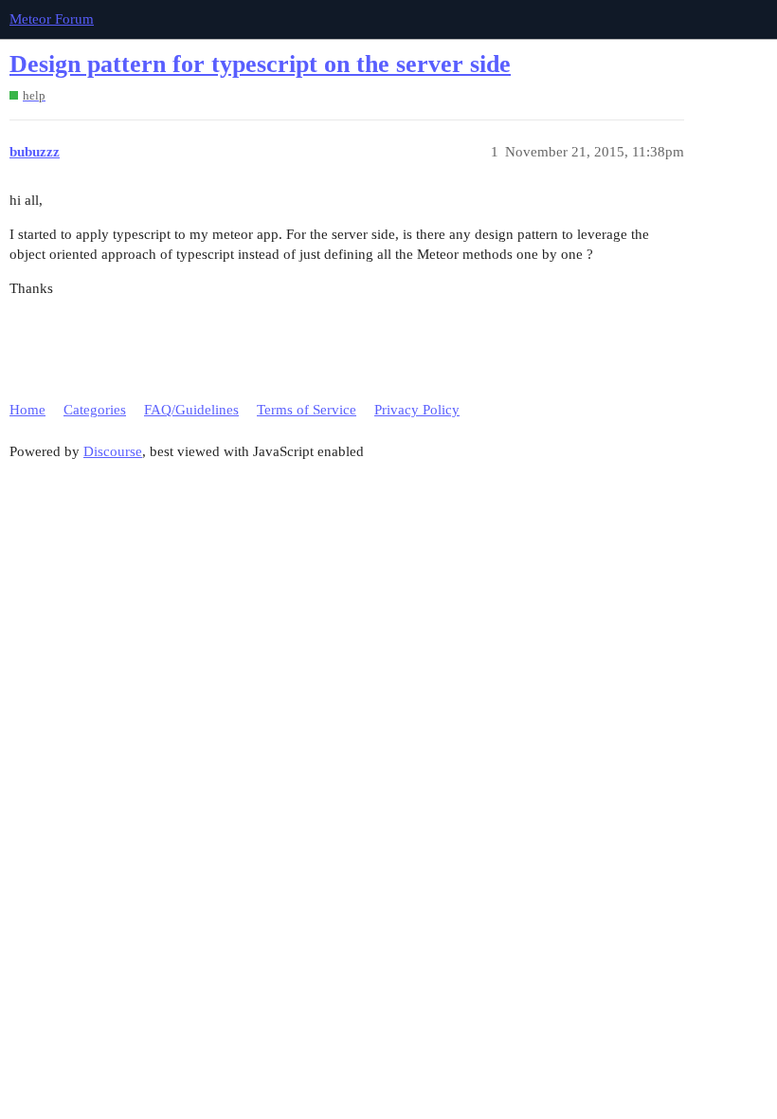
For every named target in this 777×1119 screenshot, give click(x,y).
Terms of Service (306, 409)
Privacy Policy (417, 409)
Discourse (112, 451)
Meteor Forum (51, 19)
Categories (94, 409)
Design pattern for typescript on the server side (260, 64)
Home (27, 409)
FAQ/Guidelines (191, 409)
